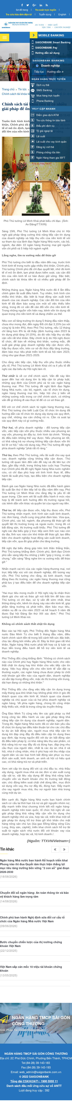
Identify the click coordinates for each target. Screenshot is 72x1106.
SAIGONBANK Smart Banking (52, 42)
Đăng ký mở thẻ (45, 147)
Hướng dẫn (54, 71)
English (62, 14)
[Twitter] (28, 5)
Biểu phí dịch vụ (45, 125)
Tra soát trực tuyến (45, 9)
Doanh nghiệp (50, 66)
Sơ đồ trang (22, 9)
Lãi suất (40, 136)
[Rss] (47, 5)
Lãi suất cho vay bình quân (51, 141)
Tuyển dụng (45, 14)
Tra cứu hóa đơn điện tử (19, 14)
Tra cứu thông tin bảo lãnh (50, 120)
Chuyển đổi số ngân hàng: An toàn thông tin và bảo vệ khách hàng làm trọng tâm (34, 894)
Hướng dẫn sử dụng (47, 53)
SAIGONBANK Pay (46, 47)
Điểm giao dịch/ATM (47, 115)
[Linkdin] (41, 5)
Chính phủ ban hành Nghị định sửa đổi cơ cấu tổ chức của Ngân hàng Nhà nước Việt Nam (32, 919)
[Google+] (35, 5)
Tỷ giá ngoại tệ (44, 131)
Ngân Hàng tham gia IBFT (50, 157)
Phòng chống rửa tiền (48, 152)
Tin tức (22, 89)
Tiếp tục (39, 71)
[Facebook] (22, 5)
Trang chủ (8, 89)
